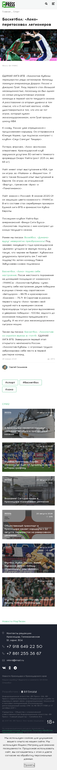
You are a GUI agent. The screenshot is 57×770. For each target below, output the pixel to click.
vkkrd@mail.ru (15, 660)
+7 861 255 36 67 (24, 653)
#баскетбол (31, 382)
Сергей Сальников (18, 367)
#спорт (10, 382)
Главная (6, 11)
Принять (29, 765)
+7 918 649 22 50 (24, 646)
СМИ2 (5, 404)
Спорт (16, 11)
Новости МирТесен (13, 621)
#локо (9, 389)
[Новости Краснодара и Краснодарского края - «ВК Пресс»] (8, 4)
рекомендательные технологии (17, 730)
